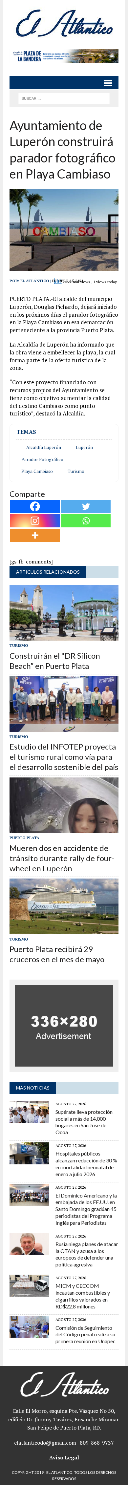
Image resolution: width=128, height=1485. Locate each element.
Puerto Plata (24, 837)
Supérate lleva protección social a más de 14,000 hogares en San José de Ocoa (84, 1122)
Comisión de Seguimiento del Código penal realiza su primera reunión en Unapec (85, 1335)
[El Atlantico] (64, 23)
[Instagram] (35, 520)
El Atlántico (34, 280)
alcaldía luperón (43, 447)
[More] (35, 535)
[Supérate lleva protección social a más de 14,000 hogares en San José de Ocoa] (29, 1118)
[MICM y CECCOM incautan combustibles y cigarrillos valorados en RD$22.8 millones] (29, 1292)
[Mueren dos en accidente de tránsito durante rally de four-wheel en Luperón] (64, 828)
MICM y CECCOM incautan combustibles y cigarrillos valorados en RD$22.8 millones (82, 1296)
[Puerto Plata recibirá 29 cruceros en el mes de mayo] (64, 930)
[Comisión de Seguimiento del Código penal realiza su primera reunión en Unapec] (29, 1334)
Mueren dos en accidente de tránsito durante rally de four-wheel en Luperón (62, 858)
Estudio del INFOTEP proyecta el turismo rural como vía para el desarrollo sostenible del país (64, 757)
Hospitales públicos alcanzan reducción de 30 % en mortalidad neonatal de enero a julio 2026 (86, 1163)
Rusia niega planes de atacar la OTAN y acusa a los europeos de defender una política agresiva (86, 1254)
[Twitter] (86, 506)
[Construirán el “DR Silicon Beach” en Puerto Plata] (64, 636)
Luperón (84, 447)
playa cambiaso (37, 471)
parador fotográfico (42, 459)
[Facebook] (35, 506)
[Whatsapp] (86, 520)
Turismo (76, 471)
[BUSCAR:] (64, 98)
